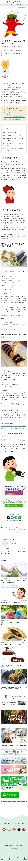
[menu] (25, 2)
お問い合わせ (14, 848)
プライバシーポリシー (19, 845)
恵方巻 (17, 532)
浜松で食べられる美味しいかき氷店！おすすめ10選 (13, 623)
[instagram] (13, 543)
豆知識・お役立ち (13, 530)
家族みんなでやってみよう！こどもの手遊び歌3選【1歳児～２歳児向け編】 (14, 581)
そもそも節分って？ (12, 132)
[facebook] (10, 543)
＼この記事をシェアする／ (14, 514)
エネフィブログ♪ (14, 2)
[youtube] (15, 543)
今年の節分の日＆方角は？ (14, 135)
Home (2, 7)
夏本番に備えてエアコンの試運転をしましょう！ (13, 602)
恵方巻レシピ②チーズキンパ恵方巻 (15, 144)
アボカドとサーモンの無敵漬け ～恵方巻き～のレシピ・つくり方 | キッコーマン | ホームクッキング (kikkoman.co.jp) (14, 327)
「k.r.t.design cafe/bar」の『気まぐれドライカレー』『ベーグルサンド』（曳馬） (14, 687)
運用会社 (11, 845)
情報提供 (6, 845)
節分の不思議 (7, 114)
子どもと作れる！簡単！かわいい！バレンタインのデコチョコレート (13, 665)
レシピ (10, 532)
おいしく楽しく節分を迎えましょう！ (15, 149)
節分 (14, 532)
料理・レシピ (13, 7)
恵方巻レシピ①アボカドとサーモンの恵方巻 (15, 139)
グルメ (7, 7)
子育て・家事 (21, 530)
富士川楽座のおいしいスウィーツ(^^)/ (11, 645)
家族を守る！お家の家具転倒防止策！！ (18, 697)
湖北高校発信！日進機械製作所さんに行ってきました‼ (9, 703)
